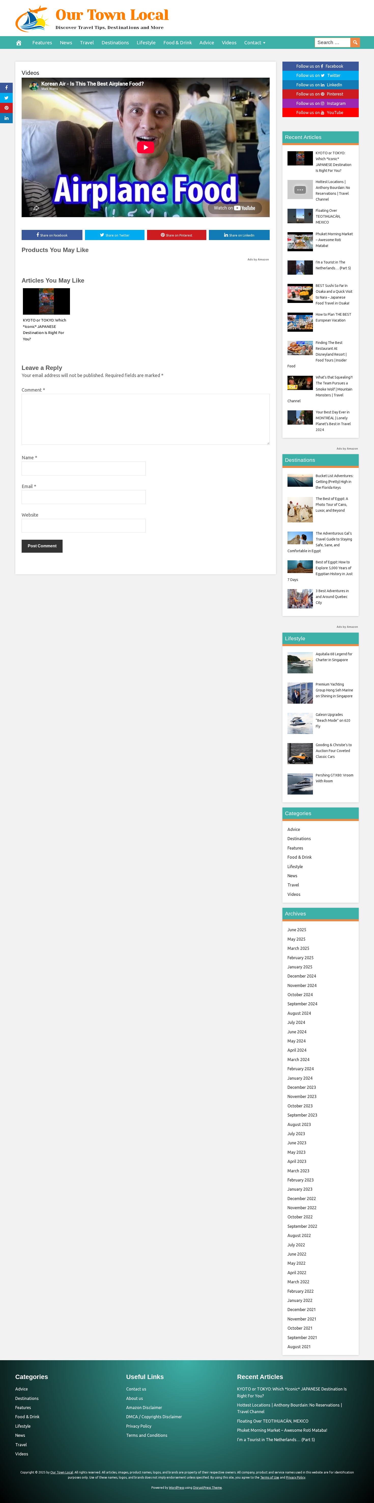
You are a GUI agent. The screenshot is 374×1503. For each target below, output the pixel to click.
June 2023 (296, 1142)
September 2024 (302, 1003)
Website (30, 514)
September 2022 (302, 1226)
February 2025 (300, 957)
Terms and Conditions (146, 1435)
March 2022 (298, 1281)
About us (134, 1398)
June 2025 (296, 929)
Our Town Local (112, 14)
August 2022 (299, 1235)
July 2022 (296, 1245)
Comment (33, 389)
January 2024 (299, 1078)
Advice (206, 42)
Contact (252, 42)
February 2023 (300, 1180)
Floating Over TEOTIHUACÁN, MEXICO (272, 1421)
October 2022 (300, 1217)
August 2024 (299, 1013)
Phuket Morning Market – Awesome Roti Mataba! (282, 1430)
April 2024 (296, 1050)
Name (29, 457)
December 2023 (301, 1087)
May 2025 (296, 939)
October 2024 (300, 994)
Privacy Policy (138, 1426)
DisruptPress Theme (207, 1487)
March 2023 (298, 1170)
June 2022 (296, 1254)
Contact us (136, 1389)
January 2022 (299, 1300)
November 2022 (302, 1207)
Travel (87, 42)
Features (42, 42)
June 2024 (296, 1031)
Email (29, 486)
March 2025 (298, 948)
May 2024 (296, 1041)
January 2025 (299, 967)
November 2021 (302, 1319)
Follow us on (319, 66)
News (66, 42)
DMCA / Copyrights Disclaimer (154, 1416)
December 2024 (301, 976)
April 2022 (296, 1272)
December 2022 (301, 1198)
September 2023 (302, 1115)
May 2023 (296, 1152)
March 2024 (298, 1059)
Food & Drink (177, 42)
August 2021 (299, 1346)
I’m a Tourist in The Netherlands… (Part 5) (276, 1439)
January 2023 (299, 1189)
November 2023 (302, 1096)
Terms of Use (269, 1477)
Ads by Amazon (258, 259)
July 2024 (296, 1022)
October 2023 (300, 1106)
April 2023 (296, 1161)
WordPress (176, 1487)
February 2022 (300, 1291)
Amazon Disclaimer (144, 1407)
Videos (229, 42)
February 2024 (300, 1068)
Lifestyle (146, 42)
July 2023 (296, 1133)
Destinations (115, 42)
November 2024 (302, 985)
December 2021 (301, 1309)
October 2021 (300, 1328)
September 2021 (302, 1337)
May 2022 (296, 1263)
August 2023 (299, 1124)
